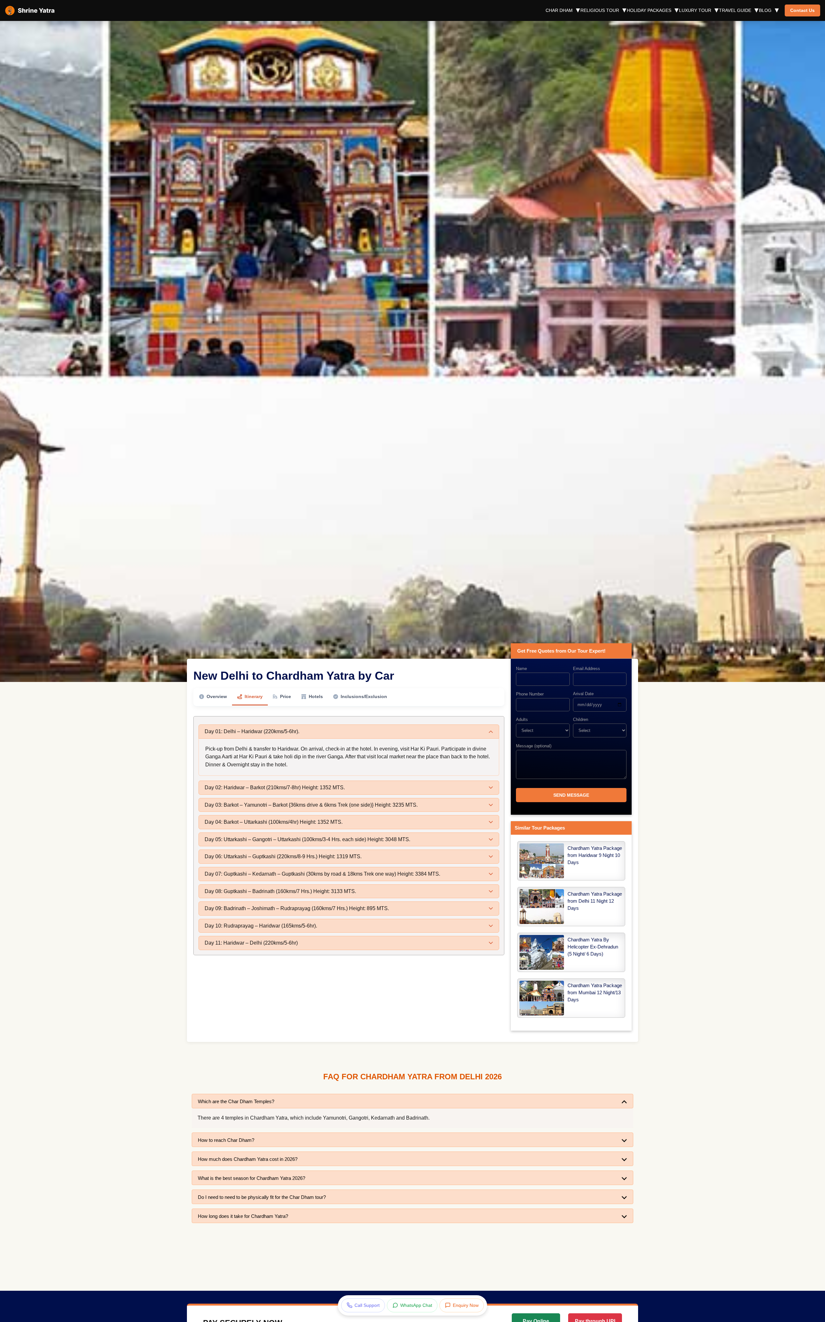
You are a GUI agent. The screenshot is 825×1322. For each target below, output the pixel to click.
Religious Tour (599, 10)
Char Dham (559, 10)
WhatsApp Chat (416, 1305)
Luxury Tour (695, 10)
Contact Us (802, 10)
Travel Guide (735, 10)
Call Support (367, 1305)
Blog (765, 10)
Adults (522, 719)
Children (580, 719)
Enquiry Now (466, 1305)
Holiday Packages (649, 10)
